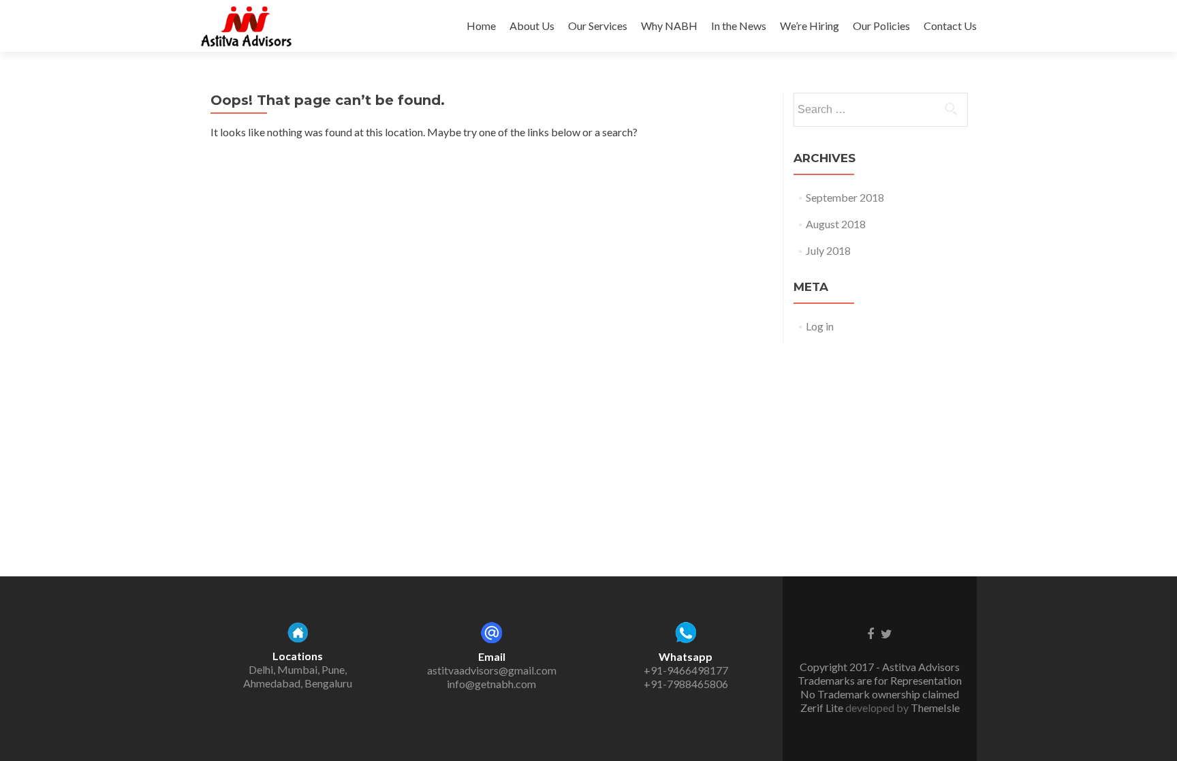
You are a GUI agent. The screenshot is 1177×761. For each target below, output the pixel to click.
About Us (531, 25)
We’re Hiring (809, 25)
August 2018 (836, 223)
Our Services (597, 25)
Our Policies (881, 25)
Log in (820, 326)
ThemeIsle (935, 707)
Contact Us (950, 25)
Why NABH (669, 25)
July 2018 (828, 250)
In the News (738, 25)
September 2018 (845, 197)
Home (481, 25)
